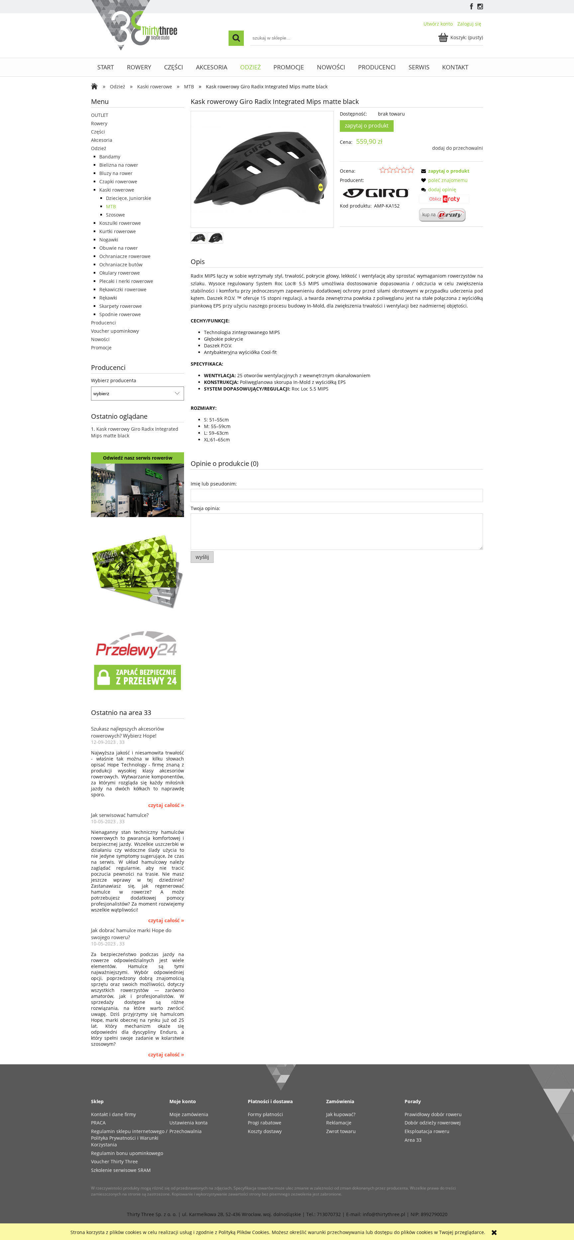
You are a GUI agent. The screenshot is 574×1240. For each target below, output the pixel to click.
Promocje (101, 347)
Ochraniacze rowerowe (124, 256)
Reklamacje (338, 1122)
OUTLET (99, 115)
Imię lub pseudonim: (214, 484)
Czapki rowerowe (118, 181)
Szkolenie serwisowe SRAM (121, 1170)
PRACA (98, 1122)
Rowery (99, 123)
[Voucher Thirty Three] (137, 570)
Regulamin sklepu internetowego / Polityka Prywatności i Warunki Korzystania (129, 1138)
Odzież (98, 148)
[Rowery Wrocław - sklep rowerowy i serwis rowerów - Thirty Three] (96, 87)
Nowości (100, 339)
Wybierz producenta (113, 380)
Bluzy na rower (116, 173)
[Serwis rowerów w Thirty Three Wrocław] (137, 490)
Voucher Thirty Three (114, 1161)
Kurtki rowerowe (117, 231)
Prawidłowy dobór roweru (433, 1114)
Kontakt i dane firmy (113, 1114)
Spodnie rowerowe (120, 314)
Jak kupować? (340, 1114)
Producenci (103, 322)
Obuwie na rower (118, 248)
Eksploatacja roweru (427, 1131)
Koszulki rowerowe (120, 223)
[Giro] (377, 192)
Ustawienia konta (188, 1122)
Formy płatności (265, 1114)
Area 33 (413, 1140)
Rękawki (108, 298)
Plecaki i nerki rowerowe (126, 281)
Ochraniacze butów (121, 264)
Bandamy (109, 156)
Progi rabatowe (264, 1122)
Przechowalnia (185, 1131)
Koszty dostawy (265, 1131)
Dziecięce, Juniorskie (128, 198)
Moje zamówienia (188, 1114)
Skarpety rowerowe (120, 306)
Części (98, 132)
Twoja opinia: (205, 508)
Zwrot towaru (341, 1131)
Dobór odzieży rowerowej (433, 1122)
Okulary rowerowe (119, 273)
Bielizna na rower (118, 165)
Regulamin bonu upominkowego (127, 1153)
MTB (111, 206)
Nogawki (108, 239)
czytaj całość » (166, 805)
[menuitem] (106, 67)
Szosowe (115, 215)
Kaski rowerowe (116, 190)
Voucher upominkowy (115, 331)
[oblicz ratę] (444, 201)
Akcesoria (101, 140)
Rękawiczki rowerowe (122, 289)
